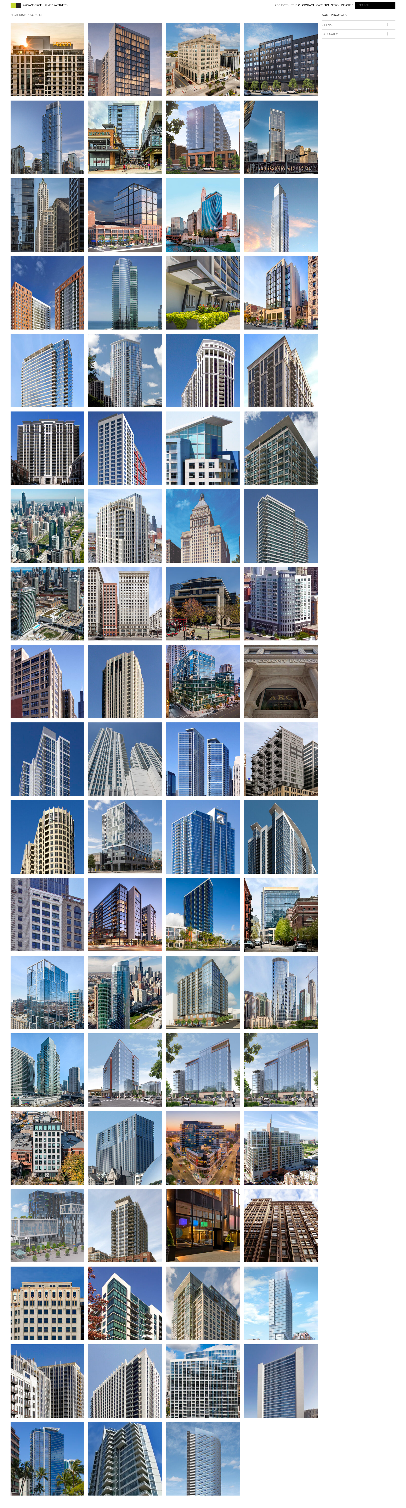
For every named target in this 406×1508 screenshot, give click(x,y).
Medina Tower (184, 1427)
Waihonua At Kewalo (36, 1427)
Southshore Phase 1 (115, 1427)
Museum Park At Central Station (41, 496)
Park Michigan (263, 183)
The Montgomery (266, 1349)
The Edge (101, 1194)
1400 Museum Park (267, 805)
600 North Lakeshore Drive (200, 727)
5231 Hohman (183, 28)
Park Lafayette (30, 261)
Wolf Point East (265, 106)
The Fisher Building (269, 1194)
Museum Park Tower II (272, 339)
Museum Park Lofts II (193, 416)
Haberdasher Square (38, 650)
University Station (35, 1272)
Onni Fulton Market (36, 1038)
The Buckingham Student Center (197, 1196)
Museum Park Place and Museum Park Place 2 (118, 419)
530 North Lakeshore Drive (44, 805)
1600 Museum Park (189, 805)
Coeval (176, 650)
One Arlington (185, 261)
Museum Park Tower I (38, 416)
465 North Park (263, 961)
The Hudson (182, 1272)
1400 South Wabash (35, 961)
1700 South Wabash (190, 1038)
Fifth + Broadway (111, 106)
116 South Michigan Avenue (44, 883)
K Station (23, 572)
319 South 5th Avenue (37, 1194)
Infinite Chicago (110, 572)
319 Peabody (27, 106)
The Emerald (105, 1272)
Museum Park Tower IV (117, 339)
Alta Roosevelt (31, 727)
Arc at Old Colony (268, 650)
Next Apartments (33, 339)
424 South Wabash (111, 28)
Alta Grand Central (114, 883)
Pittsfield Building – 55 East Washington (46, 185)
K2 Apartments (263, 494)
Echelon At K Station (115, 650)
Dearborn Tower (266, 1116)
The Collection (186, 883)
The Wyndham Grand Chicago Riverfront (202, 185)
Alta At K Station (110, 727)
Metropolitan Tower (193, 494)
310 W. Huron (261, 28)
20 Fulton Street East (117, 805)
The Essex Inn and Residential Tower (268, 1274)
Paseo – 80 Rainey (33, 28)
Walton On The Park (191, 1349)
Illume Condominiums (193, 572)
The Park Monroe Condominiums (111, 1118)
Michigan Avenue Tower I (120, 494)
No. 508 (254, 261)
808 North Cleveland (270, 883)
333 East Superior (189, 961)
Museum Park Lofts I (270, 416)
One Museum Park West (118, 261)
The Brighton (28, 1116)
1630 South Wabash (268, 1038)
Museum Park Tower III (194, 339)
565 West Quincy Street (274, 727)
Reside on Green (187, 1116)
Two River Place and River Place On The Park (44, 1351)
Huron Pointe (262, 572)
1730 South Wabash (113, 1038)
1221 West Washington (117, 183)
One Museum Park (111, 961)
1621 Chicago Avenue (192, 106)
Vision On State (109, 1349)
